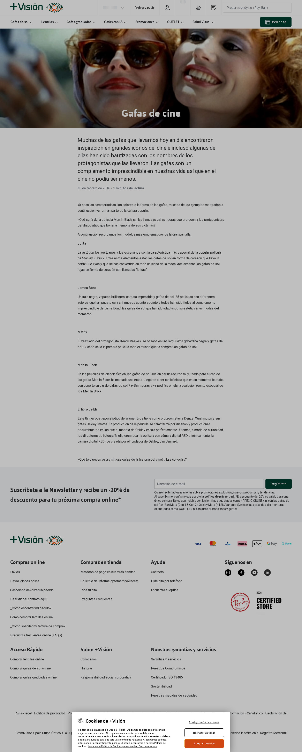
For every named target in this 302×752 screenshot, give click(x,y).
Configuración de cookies (204, 722)
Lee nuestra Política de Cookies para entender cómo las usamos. (122, 746)
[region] (151, 732)
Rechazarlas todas (204, 733)
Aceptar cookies (204, 743)
